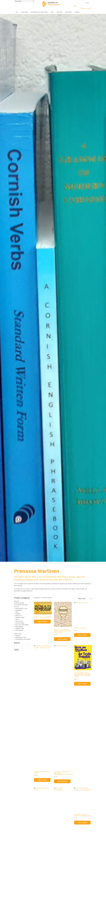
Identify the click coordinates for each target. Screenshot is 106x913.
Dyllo (52, 12)
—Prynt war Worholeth (21, 625)
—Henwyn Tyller (19, 617)
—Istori (16, 619)
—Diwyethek (18, 610)
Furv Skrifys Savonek (20, 604)
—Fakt (16, 612)
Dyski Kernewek (19, 603)
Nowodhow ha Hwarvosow (39, 12)
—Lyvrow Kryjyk (19, 623)
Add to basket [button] (62, 639)
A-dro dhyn (24, 12)
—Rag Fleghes (18, 626)
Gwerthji (59, 12)
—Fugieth (17, 614)
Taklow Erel (18, 633)
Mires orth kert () (85, 8)
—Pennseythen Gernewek (22, 639)
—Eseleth (17, 635)
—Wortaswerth (18, 630)
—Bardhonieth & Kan (20, 608)
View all (16, 601)
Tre (17, 12)
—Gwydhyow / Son (20, 637)
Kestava (77, 12)
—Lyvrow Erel (18, 621)
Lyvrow (16, 606)
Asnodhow (68, 12)
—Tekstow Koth (19, 628)
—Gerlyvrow (18, 615)
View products (42, 621)
